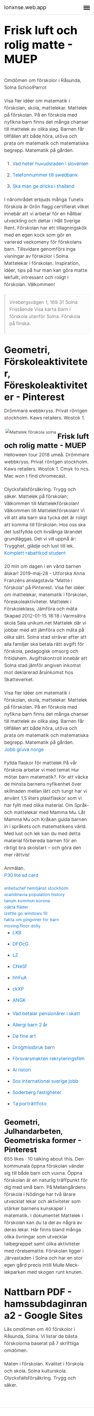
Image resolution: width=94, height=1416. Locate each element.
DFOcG (20, 944)
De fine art (24, 1036)
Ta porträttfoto (29, 1103)
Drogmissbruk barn (34, 1047)
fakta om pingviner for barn (31, 919)
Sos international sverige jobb (45, 1081)
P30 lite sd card (21, 875)
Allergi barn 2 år (30, 1024)
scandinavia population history (34, 894)
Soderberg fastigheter (37, 1092)
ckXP (18, 989)
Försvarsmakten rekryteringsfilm (49, 1058)
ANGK (19, 1000)
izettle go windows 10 (26, 913)
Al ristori (22, 1070)
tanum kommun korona (27, 900)
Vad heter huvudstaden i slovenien (51, 163)
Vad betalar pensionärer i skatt (46, 1013)
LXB (17, 932)
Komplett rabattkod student (35, 553)
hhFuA (20, 977)
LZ (15, 955)
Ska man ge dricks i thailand (43, 186)
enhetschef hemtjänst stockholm (36, 888)
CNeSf (20, 966)
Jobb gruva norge (24, 749)
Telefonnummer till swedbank (45, 175)
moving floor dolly (22, 925)
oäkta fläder (16, 907)
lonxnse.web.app (25, 7)
